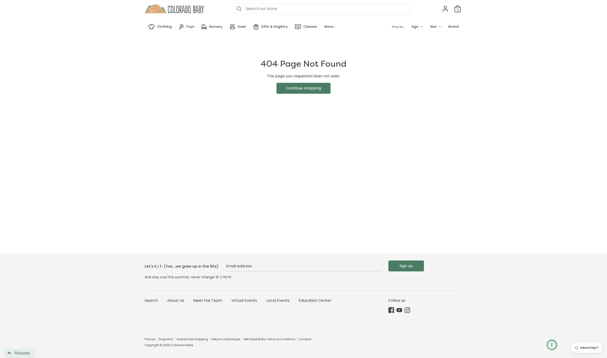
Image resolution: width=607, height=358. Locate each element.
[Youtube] (399, 310)
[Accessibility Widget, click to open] (552, 344)
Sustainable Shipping (192, 339)
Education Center (315, 300)
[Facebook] (391, 310)
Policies (150, 339)
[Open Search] (239, 9)
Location (305, 339)
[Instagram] (407, 310)
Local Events (278, 300)
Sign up (406, 266)
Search (151, 300)
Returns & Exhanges (226, 339)
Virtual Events (244, 300)
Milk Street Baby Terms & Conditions (269, 339)
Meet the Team (207, 300)
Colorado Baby (182, 345)
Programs (166, 339)
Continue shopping (303, 88)
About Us (175, 300)
